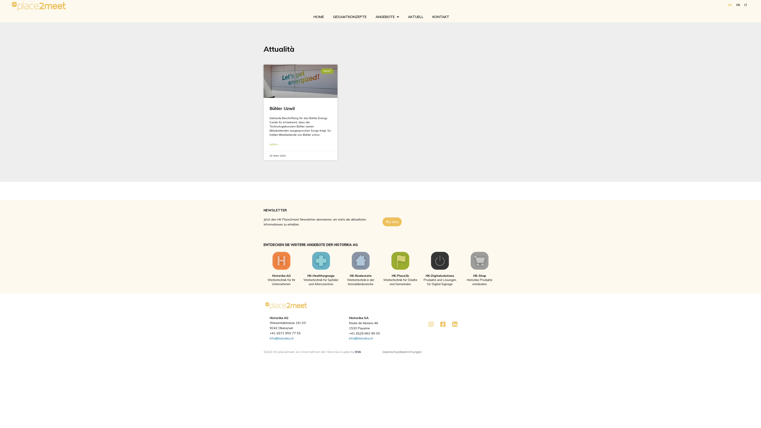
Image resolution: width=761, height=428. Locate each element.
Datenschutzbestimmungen (402, 352)
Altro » (274, 144)
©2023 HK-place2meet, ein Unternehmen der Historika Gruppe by (309, 352)
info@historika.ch (282, 338)
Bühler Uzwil (282, 108)
